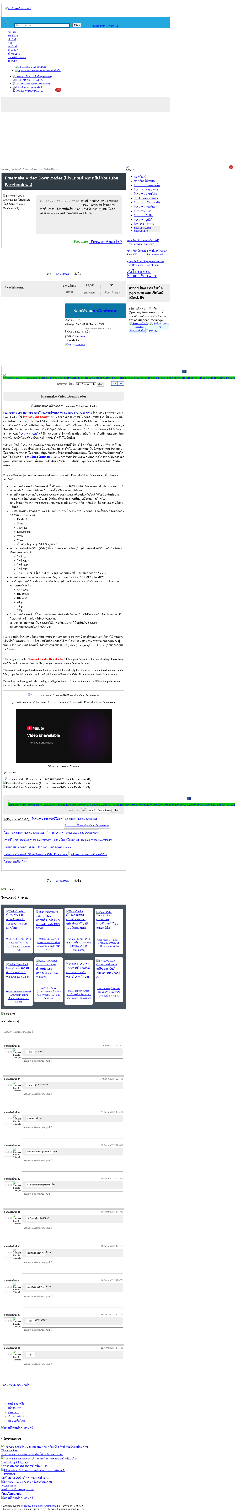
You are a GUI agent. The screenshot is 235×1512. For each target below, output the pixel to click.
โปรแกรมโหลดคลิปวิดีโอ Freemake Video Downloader (36, 854)
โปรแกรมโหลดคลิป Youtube (54, 847)
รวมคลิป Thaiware (17, 57)
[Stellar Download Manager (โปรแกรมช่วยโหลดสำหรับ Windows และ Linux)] (18, 971)
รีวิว (10, 43)
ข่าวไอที (12, 39)
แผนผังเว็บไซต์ (16, 1420)
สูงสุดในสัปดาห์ (136, 263)
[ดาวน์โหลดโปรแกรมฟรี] (18, 8)
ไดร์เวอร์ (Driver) (144, 224)
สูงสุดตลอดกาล (154, 263)
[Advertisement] (117, 140)
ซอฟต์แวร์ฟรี (151, 242)
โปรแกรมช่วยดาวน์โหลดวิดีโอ (89, 854)
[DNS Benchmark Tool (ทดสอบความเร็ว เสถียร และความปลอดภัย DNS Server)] (48, 920)
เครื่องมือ (12, 61)
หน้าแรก (12, 32)
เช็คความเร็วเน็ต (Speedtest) (38, 76)
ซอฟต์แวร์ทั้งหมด (144, 180)
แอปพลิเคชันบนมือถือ (50, 70)
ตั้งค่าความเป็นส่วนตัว (14, 1502)
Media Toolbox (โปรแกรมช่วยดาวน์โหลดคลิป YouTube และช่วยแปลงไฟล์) (18, 944)
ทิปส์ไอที (12, 46)
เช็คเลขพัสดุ (44, 83)
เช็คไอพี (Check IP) (33, 80)
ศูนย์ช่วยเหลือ (16, 1403)
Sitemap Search (142, 227)
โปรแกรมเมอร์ (143, 211)
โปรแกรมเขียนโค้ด (15, 861)
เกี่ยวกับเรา (14, 1407)
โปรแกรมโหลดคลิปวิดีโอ (19, 847)
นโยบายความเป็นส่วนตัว (45, 1502)
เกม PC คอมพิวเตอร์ (146, 198)
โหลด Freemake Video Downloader (24, 832)
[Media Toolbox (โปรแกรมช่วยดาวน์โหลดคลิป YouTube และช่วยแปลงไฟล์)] (18, 920)
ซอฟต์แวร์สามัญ (137, 252)
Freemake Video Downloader (81, 818)
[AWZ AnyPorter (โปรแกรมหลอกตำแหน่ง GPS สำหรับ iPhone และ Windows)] (48, 968)
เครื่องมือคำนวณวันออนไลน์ (29, 91)
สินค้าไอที (13, 50)
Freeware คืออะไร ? (105, 241)
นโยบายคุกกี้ (71, 1502)
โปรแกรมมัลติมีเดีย (145, 193)
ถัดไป (26, 1385)
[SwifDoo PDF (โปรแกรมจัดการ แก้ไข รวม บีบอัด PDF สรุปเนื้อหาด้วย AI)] (108, 968)
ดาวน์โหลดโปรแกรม (105, 310)
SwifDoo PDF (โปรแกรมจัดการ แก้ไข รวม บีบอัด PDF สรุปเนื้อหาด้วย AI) (108, 992)
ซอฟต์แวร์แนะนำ (157, 252)
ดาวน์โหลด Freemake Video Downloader (27, 839)
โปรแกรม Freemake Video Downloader (87, 825)
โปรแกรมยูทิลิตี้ (143, 219)
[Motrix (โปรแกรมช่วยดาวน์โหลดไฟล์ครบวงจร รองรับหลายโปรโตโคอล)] (78, 970)
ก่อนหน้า (8, 1385)
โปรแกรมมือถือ (143, 215)
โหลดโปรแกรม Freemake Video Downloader (72, 832)
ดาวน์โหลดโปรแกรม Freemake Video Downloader (83, 839)
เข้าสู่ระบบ (112, 26)
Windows (80, 344)
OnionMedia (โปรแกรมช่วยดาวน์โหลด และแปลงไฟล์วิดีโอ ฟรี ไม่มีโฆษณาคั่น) (78, 944)
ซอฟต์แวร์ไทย (135, 242)
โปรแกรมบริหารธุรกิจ (147, 202)
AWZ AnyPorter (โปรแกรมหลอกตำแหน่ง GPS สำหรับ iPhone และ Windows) (49, 993)
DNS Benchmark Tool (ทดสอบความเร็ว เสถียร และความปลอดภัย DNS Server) (48, 944)
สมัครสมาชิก (98, 26)
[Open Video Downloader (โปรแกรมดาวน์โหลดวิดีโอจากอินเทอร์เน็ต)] (108, 920)
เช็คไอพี (153, 331)
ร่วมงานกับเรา (16, 1416)
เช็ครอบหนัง (14, 54)
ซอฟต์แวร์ (41, 67)
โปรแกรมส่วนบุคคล (146, 189)
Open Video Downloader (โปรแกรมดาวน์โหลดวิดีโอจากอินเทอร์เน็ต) (108, 943)
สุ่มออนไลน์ (36, 87)
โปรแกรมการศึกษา (145, 206)
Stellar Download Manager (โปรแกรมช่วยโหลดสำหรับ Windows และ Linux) (18, 996)
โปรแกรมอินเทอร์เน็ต (32, 169)
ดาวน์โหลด (13, 35)
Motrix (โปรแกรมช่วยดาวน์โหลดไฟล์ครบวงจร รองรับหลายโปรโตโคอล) (79, 994)
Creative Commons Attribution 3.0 (41, 1505)
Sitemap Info (141, 230)
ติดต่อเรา (13, 1412)
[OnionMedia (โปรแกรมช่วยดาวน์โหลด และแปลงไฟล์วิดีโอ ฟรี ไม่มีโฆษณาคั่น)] (78, 920)
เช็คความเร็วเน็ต (137, 330)
